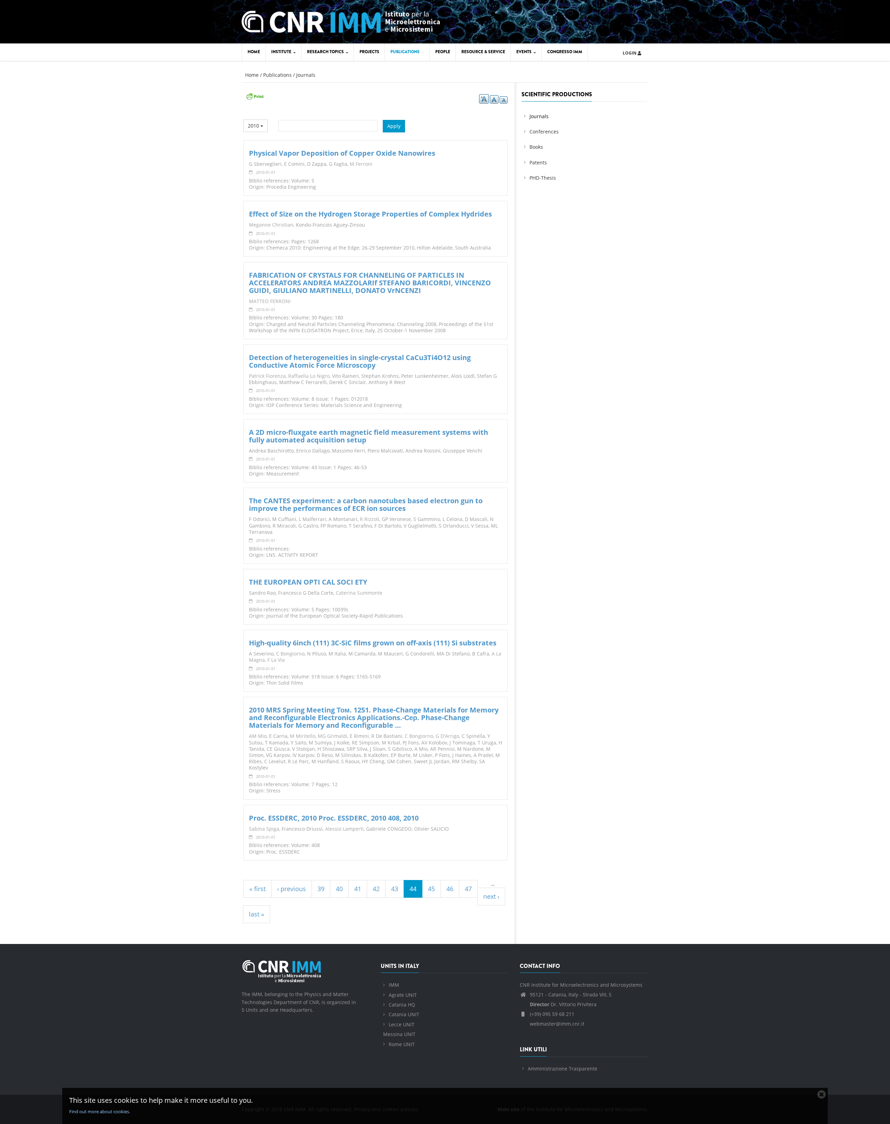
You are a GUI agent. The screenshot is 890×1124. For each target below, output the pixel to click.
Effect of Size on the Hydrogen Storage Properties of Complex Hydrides (370, 214)
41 (357, 889)
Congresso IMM (564, 52)
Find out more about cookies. (99, 1111)
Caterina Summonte (359, 592)
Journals (305, 75)
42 (376, 889)
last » (256, 914)
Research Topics (326, 52)
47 (468, 889)
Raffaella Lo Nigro (309, 376)
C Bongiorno (290, 653)
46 (449, 889)
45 (431, 889)
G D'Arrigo (447, 736)
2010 (254, 125)
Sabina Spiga (264, 828)
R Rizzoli (369, 519)
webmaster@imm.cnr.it (556, 1023)
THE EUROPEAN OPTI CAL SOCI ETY (308, 582)
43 (394, 889)
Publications (405, 52)
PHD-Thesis (542, 177)
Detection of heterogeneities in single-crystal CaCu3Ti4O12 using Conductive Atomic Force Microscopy (360, 361)
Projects (369, 52)
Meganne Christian (271, 224)
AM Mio (258, 736)
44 (413, 889)
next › (491, 896)
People (442, 52)
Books (536, 147)
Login (630, 53)
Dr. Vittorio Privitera (563, 1004)
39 (320, 889)
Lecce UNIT (401, 1024)
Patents (538, 162)
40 (339, 889)
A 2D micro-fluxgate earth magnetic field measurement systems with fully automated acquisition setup (368, 436)
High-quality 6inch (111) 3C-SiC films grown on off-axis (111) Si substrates (372, 642)
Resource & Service (483, 52)
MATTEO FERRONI (270, 301)
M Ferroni (361, 164)
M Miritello (302, 736)
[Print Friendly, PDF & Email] (254, 95)
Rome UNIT (402, 1044)
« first (257, 889)
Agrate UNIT (403, 995)
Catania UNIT (404, 1014)
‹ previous (291, 889)
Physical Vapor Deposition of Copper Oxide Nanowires (342, 153)
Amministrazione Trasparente (562, 1068)
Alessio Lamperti (344, 828)
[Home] (341, 21)
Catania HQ (402, 1004)
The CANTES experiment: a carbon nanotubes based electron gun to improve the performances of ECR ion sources (366, 504)
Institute (281, 52)
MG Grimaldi (332, 736)
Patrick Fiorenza (267, 376)
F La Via (276, 660)
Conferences (544, 131)
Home (254, 52)
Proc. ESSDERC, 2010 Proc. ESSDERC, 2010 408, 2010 (334, 818)
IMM (394, 985)
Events (524, 52)
